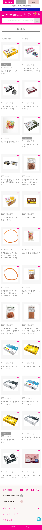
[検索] (37, 20)
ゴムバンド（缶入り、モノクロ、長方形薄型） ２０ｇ (10, 182)
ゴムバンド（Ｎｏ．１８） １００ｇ (31, 107)
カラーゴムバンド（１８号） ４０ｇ (30, 403)
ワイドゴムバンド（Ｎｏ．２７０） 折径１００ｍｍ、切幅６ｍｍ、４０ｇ (10, 293)
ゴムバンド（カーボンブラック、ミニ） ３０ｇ (10, 476)
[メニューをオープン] (3, 15)
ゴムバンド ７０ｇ (28, 217)
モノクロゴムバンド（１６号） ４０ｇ (10, 403)
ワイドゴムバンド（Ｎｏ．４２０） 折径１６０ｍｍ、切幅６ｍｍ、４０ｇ (10, 255)
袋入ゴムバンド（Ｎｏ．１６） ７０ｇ (31, 292)
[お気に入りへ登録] (17, 44)
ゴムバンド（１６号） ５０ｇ (31, 367)
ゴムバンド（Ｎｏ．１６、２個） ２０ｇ (10, 219)
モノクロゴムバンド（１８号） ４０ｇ (31, 438)
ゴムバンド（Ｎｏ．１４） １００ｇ (31, 146)
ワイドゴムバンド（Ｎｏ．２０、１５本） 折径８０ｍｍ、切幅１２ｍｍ (10, 331)
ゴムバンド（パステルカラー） (10, 143)
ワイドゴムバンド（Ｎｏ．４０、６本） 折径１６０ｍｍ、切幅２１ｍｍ (31, 331)
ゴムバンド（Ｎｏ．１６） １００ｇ (10, 72)
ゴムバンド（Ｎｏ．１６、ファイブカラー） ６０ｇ (31, 69)
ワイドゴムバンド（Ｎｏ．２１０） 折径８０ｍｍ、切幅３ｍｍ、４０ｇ (31, 182)
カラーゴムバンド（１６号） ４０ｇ (9, 367)
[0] (33, 14)
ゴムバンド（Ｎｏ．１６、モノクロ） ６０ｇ (10, 107)
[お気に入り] (29, 14)
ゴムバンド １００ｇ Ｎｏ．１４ (31, 476)
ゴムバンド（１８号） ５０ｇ (10, 441)
